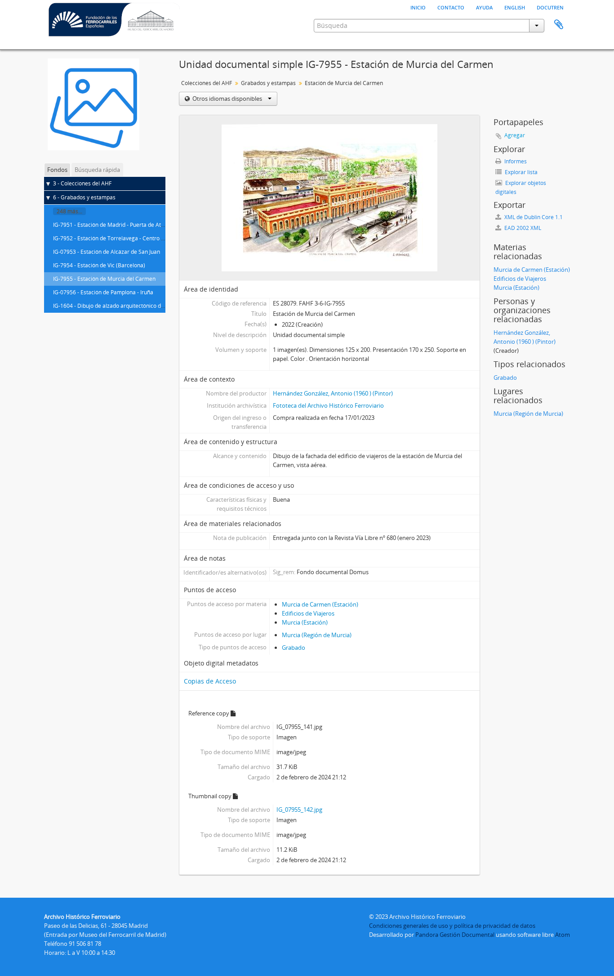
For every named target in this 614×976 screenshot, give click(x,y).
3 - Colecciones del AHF (82, 183)
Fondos (57, 170)
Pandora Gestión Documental (454, 935)
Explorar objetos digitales (520, 187)
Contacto (450, 7)
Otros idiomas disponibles (227, 98)
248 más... (69, 211)
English (514, 7)
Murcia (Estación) (305, 622)
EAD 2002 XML (522, 228)
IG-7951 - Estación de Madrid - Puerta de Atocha (113, 225)
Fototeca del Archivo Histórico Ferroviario (328, 405)
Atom (562, 935)
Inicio (418, 7)
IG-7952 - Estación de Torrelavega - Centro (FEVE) (115, 238)
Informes (515, 161)
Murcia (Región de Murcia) (316, 635)
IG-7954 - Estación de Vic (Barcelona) (99, 265)
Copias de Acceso (210, 681)
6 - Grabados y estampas (84, 197)
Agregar (514, 135)
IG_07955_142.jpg (299, 809)
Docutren (550, 7)
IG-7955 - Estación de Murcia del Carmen (104, 279)
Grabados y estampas (268, 83)
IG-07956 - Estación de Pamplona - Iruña (103, 292)
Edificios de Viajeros (308, 613)
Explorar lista (520, 172)
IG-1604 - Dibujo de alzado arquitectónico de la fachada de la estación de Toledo (153, 306)
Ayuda (484, 7)
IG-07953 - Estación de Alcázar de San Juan (106, 252)
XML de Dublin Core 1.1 (533, 217)
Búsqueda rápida (97, 170)
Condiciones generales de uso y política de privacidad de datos (452, 926)
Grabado (293, 647)
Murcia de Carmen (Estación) (320, 604)
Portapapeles (558, 24)
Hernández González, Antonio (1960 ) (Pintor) (333, 393)
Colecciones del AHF (206, 83)
